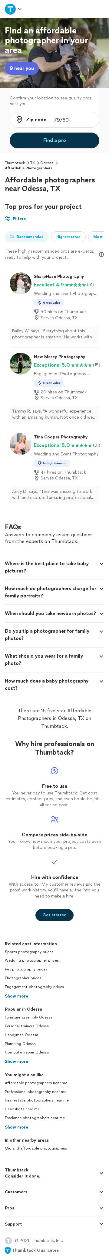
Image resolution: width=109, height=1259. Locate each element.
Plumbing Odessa (20, 1044)
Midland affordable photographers (36, 1148)
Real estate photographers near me (37, 1100)
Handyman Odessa (21, 1035)
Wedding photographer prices (32, 960)
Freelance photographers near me (35, 1118)
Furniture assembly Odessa (28, 1017)
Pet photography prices (26, 969)
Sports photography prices (29, 952)
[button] (54, 567)
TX (32, 163)
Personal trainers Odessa (27, 1026)
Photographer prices (23, 978)
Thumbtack (15, 163)
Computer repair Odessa (27, 1052)
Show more (16, 996)
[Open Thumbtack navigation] (13, 9)
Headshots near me (22, 1109)
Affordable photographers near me (36, 1083)
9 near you (22, 68)
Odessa (47, 163)
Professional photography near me (35, 1092)
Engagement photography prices (34, 987)
